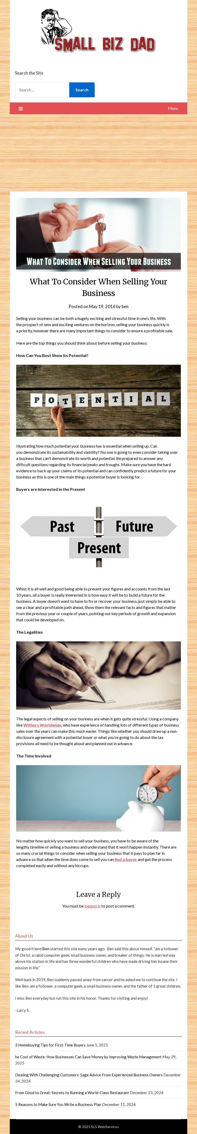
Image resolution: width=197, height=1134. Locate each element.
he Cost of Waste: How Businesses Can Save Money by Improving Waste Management (88, 1056)
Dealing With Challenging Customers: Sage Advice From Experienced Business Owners (89, 1074)
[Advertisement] (98, 153)
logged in (92, 905)
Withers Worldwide (42, 724)
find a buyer (125, 859)
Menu (173, 108)
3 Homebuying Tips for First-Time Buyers (50, 1045)
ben (125, 306)
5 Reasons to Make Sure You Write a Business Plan (58, 1104)
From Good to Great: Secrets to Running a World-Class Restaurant (72, 1092)
